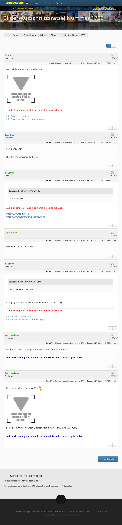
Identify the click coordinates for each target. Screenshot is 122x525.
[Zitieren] (114, 128)
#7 (115, 381)
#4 (115, 240)
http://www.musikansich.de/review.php (25, 119)
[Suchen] (108, 3)
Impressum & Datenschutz (77, 511)
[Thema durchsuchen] (113, 46)
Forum (48, 3)
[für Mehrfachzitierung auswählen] (110, 128)
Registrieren (62, 3)
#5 (115, 271)
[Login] (115, 3)
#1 (115, 63)
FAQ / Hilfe (47, 511)
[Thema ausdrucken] (108, 46)
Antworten (110, 459)
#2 (115, 142)
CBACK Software (74, 515)
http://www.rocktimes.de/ (18, 116)
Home (37, 3)
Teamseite (58, 511)
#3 (115, 180)
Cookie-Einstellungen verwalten (26, 511)
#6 (115, 343)
